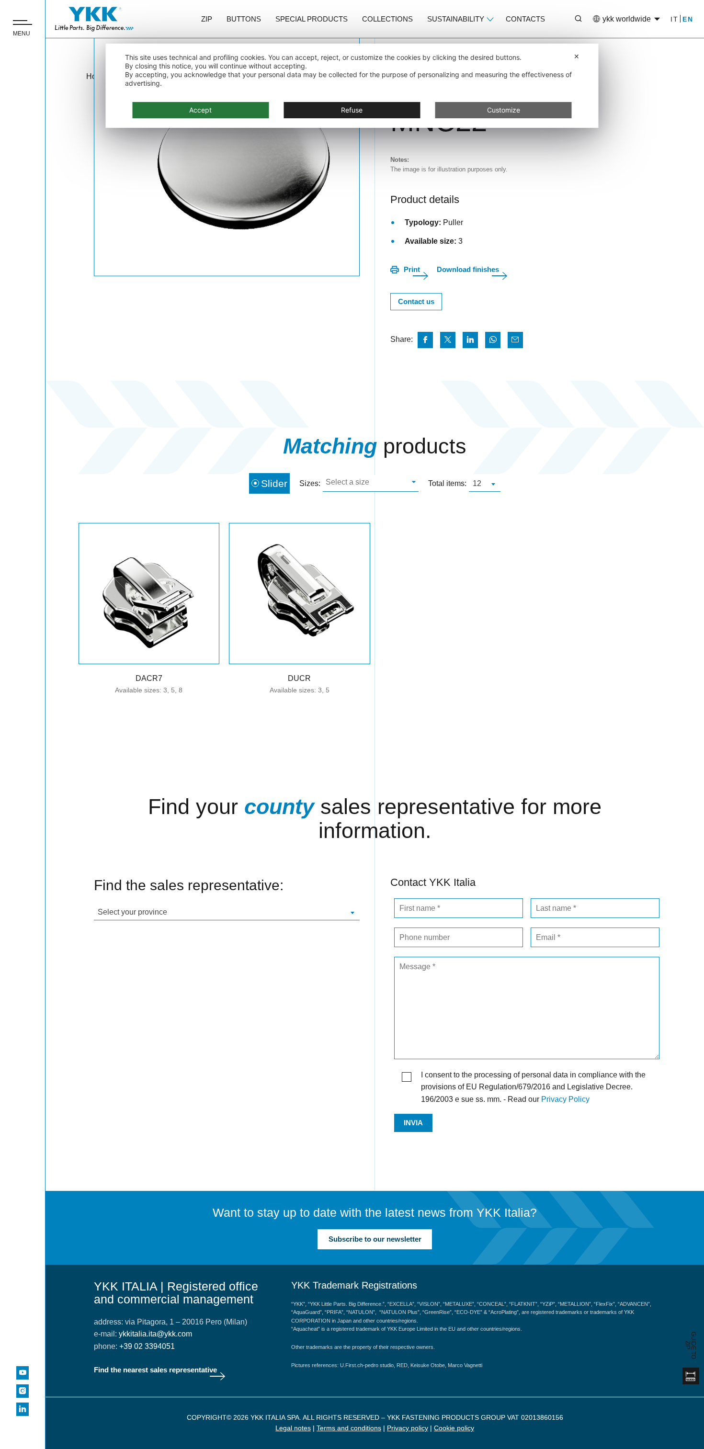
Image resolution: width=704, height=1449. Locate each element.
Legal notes (293, 1428)
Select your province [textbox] (132, 912)
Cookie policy (454, 1428)
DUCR (299, 678)
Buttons (244, 19)
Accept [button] (200, 110)
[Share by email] (515, 340)
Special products (311, 19)
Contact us (416, 301)
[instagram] (22, 1391)
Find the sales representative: (189, 885)
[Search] (571, 19)
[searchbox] (369, 483)
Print (412, 269)
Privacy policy (407, 1428)
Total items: (447, 483)
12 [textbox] (477, 483)
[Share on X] (447, 340)
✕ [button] (576, 56)
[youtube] (22, 1373)
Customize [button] (503, 110)
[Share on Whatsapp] (492, 340)
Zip (206, 19)
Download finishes (468, 269)
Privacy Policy (565, 1099)
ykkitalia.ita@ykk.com (155, 1334)
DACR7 (149, 678)
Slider (274, 483)
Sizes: (309, 483)
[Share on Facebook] (425, 340)
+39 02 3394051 (147, 1346)
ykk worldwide (626, 19)
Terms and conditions (349, 1428)
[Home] (94, 19)
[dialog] (352, 86)
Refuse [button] (352, 110)
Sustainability (455, 19)
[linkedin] (22, 1409)
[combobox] (371, 483)
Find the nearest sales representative (155, 1370)
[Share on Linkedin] (470, 340)
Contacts (525, 19)
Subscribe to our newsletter (375, 1239)
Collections (387, 19)
